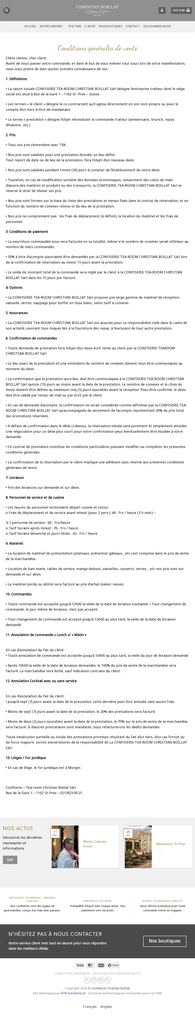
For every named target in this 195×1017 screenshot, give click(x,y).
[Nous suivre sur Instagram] (94, 980)
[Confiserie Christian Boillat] (97, 10)
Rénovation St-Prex (170, 844)
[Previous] (56, 850)
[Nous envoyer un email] (101, 980)
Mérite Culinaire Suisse (95, 844)
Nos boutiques (110, 26)
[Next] (187, 850)
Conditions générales (72, 973)
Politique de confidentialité (117, 973)
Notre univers (51, 26)
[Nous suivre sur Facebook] (87, 980)
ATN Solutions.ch (73, 993)
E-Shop (90, 26)
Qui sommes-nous (157, 26)
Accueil (30, 26)
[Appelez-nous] (108, 980)
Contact (133, 26)
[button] (6, 10)
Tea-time (74, 26)
